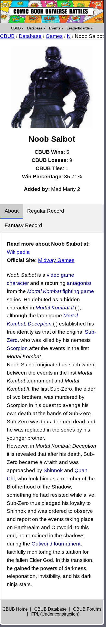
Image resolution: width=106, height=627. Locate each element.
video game (60, 275)
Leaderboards (78, 28)
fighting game (78, 291)
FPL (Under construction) (55, 614)
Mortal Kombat (44, 291)
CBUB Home (15, 609)
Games (54, 36)
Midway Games (56, 260)
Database (34, 28)
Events (54, 28)
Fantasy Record (23, 225)
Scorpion (17, 348)
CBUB (16, 28)
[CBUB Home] (52, 11)
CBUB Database (50, 609)
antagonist (79, 283)
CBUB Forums (87, 609)
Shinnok (53, 470)
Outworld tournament (56, 544)
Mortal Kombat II (55, 308)
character (18, 283)
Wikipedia (18, 252)
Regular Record (45, 211)
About (11, 211)
